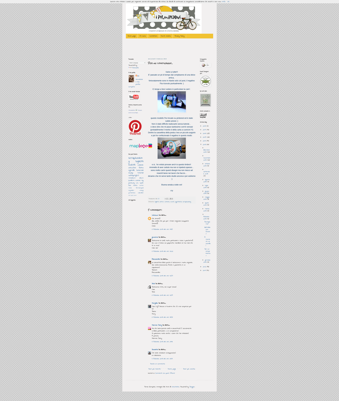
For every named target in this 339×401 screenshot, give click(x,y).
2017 (204, 130)
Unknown (155, 215)
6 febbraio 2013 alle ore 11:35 (162, 229)
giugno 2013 (206, 192)
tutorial (140, 172)
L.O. (137, 183)
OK (228, 1)
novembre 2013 (206, 159)
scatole (138, 180)
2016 (205, 133)
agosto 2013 (206, 180)
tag (142, 180)
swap (130, 172)
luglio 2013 (205, 186)
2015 (205, 137)
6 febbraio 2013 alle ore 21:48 (162, 341)
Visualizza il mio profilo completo (135, 83)
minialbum (132, 178)
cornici (141, 185)
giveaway (131, 183)
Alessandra (156, 259)
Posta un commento (157, 364)
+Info (223, 1)
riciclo (130, 188)
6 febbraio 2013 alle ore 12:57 (162, 276)
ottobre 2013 (206, 165)
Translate (135, 68)
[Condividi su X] (169, 199)
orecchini (132, 167)
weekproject (133, 175)
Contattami (153, 36)
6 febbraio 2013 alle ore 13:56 (162, 317)
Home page (132, 36)
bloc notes (132, 185)
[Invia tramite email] (165, 199)
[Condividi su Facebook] (170, 199)
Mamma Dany (157, 325)
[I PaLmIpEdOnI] (136, 110)
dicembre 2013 (206, 151)
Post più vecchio (189, 369)
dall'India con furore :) (207, 230)
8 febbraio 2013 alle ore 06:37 (162, 358)
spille (141, 183)
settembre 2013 (206, 172)
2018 (204, 126)
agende (131, 170)
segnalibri (131, 190)
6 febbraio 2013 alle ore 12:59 (162, 295)
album (141, 178)
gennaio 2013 (206, 261)
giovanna (155, 237)
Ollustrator (175, 387)
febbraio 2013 (206, 217)
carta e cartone (165, 202)
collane (140, 165)
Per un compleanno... (207, 252)
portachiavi (131, 193)
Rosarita (155, 349)
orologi (141, 190)
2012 (205, 267)
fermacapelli (139, 188)
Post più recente (154, 369)
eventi (172, 202)
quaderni (131, 180)
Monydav (155, 303)
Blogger (191, 387)
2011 (204, 270)
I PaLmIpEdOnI (131, 110)
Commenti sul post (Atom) (165, 373)
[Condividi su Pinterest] (172, 199)
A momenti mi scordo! (207, 241)
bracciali (139, 170)
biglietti (157, 202)
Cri (159, 199)
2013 (204, 144)
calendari (140, 193)
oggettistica (178, 202)
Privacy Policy (179, 36)
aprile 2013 (206, 204)
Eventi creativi (166, 36)
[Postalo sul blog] (167, 199)
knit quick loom (132, 195)
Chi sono (142, 36)
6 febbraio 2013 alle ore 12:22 (162, 251)
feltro (141, 167)
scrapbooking (187, 202)
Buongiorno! (207, 223)
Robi (153, 283)
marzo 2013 (206, 210)
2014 (204, 141)
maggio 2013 (206, 198)
